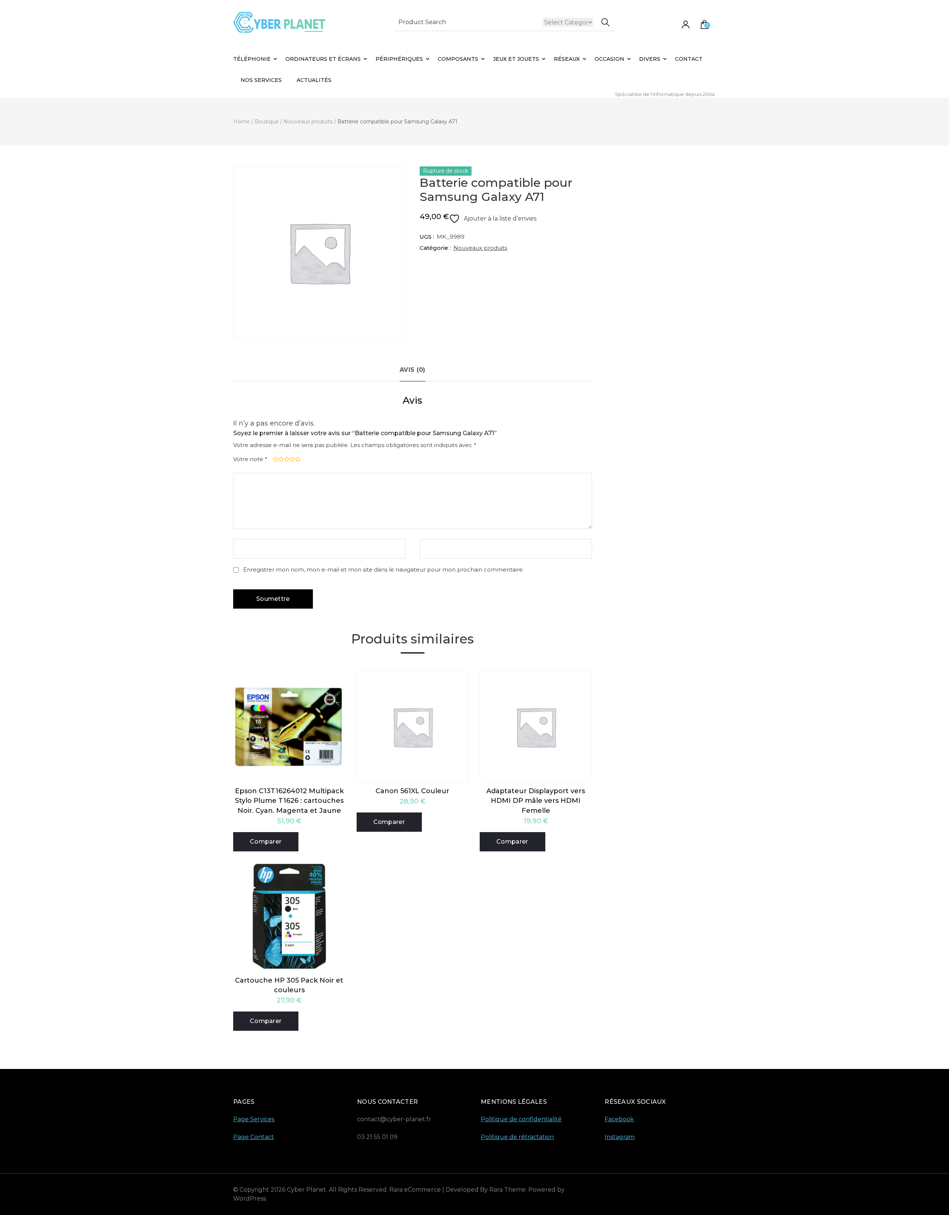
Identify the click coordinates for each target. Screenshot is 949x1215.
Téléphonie (252, 59)
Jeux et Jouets (516, 59)
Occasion (609, 59)
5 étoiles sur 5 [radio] (297, 459)
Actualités (314, 80)
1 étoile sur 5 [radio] (275, 459)
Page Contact (253, 1136)
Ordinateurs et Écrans (323, 59)
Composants (458, 59)
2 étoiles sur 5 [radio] (280, 459)
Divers (649, 59)
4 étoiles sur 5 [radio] (292, 459)
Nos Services (261, 80)
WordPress (249, 1198)
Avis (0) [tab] (412, 369)
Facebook (619, 1119)
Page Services (253, 1119)
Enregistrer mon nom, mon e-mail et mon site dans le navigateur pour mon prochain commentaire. (383, 569)
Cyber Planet (306, 1189)
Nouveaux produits (480, 247)
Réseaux (567, 59)
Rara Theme (507, 1189)
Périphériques (399, 59)
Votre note (250, 459)
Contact (688, 59)
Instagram (620, 1136)
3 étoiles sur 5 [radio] (286, 459)
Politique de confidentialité (521, 1119)
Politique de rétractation (517, 1136)
